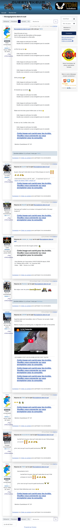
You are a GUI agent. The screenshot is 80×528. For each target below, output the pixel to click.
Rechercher (12, 12)
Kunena (34, 527)
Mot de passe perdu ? (68, 37)
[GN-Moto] (69, 54)
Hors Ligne (7, 41)
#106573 (54, 236)
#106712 (55, 432)
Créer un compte (26, 158)
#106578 (54, 281)
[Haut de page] (77, 525)
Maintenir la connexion (67, 28)
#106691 (55, 395)
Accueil (3, 12)
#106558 (54, 26)
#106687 (54, 312)
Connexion (15, 158)
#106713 (55, 464)
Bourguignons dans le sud (22, 29)
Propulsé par (28, 527)
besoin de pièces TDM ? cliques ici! (25, 180)
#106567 (54, 202)
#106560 (54, 164)
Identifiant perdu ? (67, 39)
